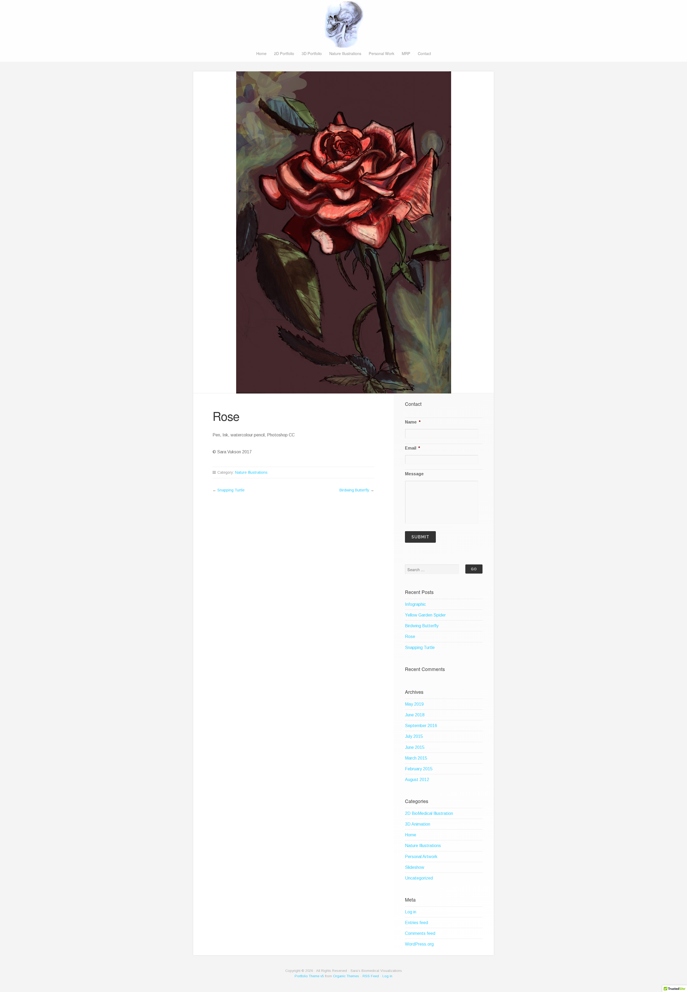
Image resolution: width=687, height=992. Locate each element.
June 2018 (415, 715)
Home (261, 53)
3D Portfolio (312, 53)
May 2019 (414, 704)
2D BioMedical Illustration (429, 813)
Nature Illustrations (345, 53)
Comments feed (420, 933)
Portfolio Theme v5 (309, 976)
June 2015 (415, 747)
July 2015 (414, 736)
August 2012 (417, 779)
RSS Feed (371, 976)
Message (414, 474)
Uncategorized (419, 878)
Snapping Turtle (230, 490)
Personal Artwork (421, 856)
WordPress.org (419, 944)
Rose (410, 636)
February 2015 (419, 769)
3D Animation (417, 824)
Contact (424, 53)
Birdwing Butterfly (354, 490)
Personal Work (381, 53)
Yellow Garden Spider (425, 615)
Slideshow (414, 867)
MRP (406, 53)
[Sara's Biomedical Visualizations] (343, 24)
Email (412, 448)
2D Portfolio (284, 53)
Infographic (415, 604)
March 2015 (416, 758)
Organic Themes (346, 976)
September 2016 (421, 725)
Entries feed (416, 922)
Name (413, 422)
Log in (410, 912)
